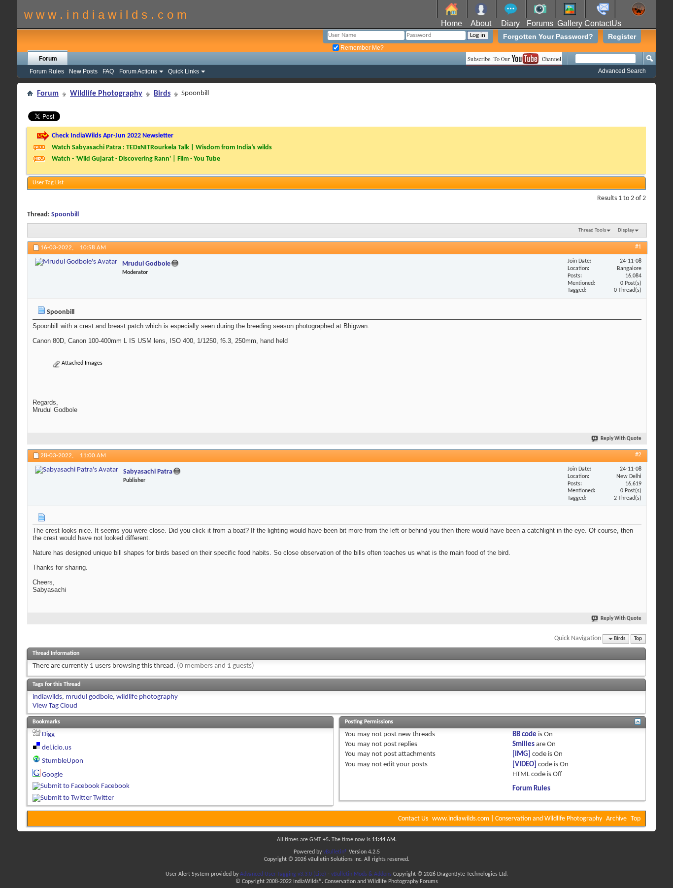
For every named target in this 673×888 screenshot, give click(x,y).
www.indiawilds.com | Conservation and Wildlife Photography (517, 818)
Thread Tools (592, 230)
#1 (638, 246)
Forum (48, 58)
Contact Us (413, 818)
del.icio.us (56, 747)
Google (52, 775)
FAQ (108, 71)
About (481, 23)
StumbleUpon (62, 761)
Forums (540, 23)
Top (638, 639)
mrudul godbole (89, 697)
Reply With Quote (621, 439)
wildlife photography (147, 697)
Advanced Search (622, 71)
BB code (524, 734)
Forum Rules (47, 71)
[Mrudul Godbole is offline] (76, 262)
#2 (638, 454)
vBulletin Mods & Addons (361, 874)
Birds (162, 94)
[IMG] (521, 754)
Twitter (103, 798)
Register (622, 36)
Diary (510, 23)
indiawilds (47, 697)
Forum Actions (138, 71)
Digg (48, 734)
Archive (616, 818)
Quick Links (183, 71)
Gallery (569, 23)
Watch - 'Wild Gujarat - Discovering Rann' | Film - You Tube (136, 159)
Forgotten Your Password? (548, 36)
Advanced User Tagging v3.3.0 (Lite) (283, 874)
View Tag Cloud (55, 706)
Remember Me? (361, 47)
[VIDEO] (524, 764)
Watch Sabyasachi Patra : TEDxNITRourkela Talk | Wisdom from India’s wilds (162, 147)
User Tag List (48, 183)
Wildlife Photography (106, 94)
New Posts (83, 71)
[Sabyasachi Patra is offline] (76, 470)
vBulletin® (335, 852)
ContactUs (602, 23)
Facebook (115, 786)
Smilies (523, 744)
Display (626, 230)
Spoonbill (65, 214)
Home (451, 23)
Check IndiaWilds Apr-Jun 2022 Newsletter (112, 135)
